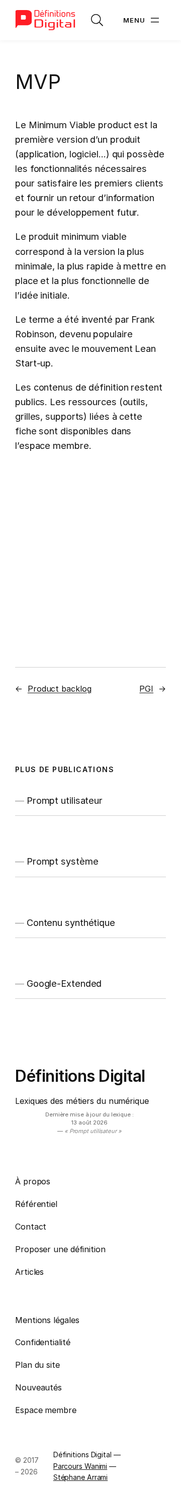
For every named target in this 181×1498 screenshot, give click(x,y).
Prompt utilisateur (65, 800)
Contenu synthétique (71, 922)
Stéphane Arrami (80, 1477)
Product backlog (60, 689)
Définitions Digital (80, 1076)
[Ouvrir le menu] (142, 20)
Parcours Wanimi (80, 1466)
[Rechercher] (97, 20)
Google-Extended (64, 983)
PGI (146, 689)
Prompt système (63, 861)
